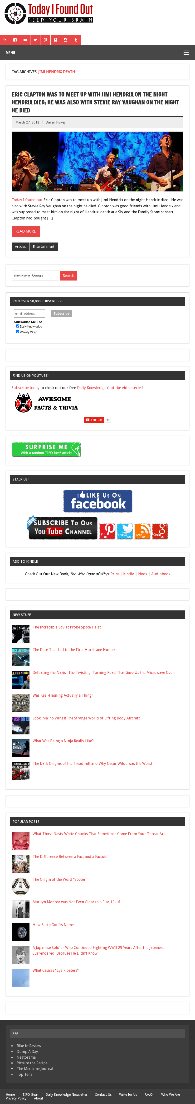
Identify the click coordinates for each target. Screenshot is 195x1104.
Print (115, 574)
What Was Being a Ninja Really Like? (63, 741)
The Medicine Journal (35, 1068)
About (38, 1098)
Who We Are (170, 1094)
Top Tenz (24, 1074)
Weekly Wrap (28, 332)
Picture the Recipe (32, 1063)
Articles (20, 246)
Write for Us (128, 1094)
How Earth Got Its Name (53, 925)
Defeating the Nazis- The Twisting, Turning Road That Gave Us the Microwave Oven (104, 672)
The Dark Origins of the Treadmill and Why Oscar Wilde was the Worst (92, 763)
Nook (142, 574)
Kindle (128, 574)
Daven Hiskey (56, 122)
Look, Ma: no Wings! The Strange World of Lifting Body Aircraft (86, 718)
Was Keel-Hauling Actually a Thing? (63, 695)
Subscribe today (25, 387)
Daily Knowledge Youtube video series (109, 387)
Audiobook (160, 574)
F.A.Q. (149, 1094)
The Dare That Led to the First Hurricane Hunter (74, 649)
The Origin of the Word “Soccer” (60, 879)
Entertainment (43, 246)
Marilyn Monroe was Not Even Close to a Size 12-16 (76, 902)
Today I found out (27, 200)
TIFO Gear (30, 1094)
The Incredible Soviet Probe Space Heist (67, 627)
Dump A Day (27, 1051)
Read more (25, 231)
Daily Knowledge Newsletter (66, 1094)
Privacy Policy (16, 1098)
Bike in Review (29, 1046)
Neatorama (26, 1057)
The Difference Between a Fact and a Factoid (70, 856)
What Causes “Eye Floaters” (56, 970)
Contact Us (103, 1094)
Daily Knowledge (31, 326)
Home (10, 1094)
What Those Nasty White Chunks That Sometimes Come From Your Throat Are (99, 834)
